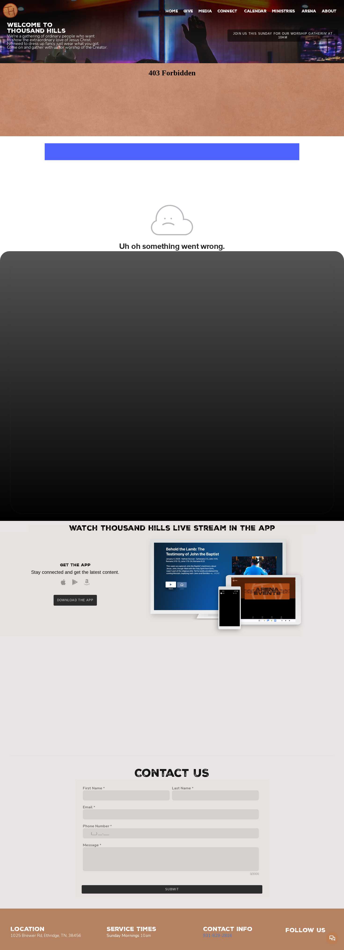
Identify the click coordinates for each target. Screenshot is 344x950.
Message (91, 845)
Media (205, 11)
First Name (92, 788)
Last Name (181, 788)
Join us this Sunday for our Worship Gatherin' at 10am (283, 35)
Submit (172, 889)
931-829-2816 (217, 935)
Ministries (284, 11)
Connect (227, 11)
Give (188, 11)
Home (171, 11)
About (330, 11)
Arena (309, 11)
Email (88, 807)
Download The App (75, 600)
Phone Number (96, 826)
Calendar (255, 11)
